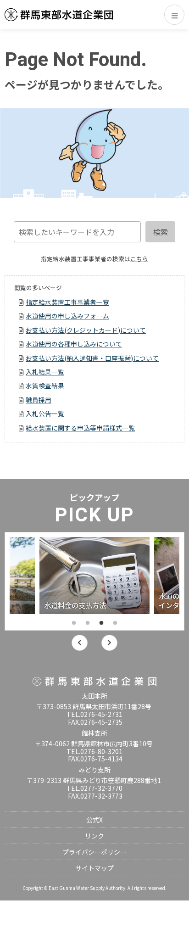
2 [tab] (87, 623)
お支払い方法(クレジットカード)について (86, 330)
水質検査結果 (45, 385)
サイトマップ (94, 867)
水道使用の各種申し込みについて (74, 343)
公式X (94, 819)
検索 (160, 231)
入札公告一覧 (45, 413)
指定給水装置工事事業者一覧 (67, 302)
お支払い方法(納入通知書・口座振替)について (92, 358)
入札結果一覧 (45, 371)
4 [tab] (115, 623)
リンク (94, 835)
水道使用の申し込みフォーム (67, 315)
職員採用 (38, 399)
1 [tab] (73, 623)
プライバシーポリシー (94, 851)
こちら (139, 258)
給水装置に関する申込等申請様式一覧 (80, 427)
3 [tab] (101, 623)
